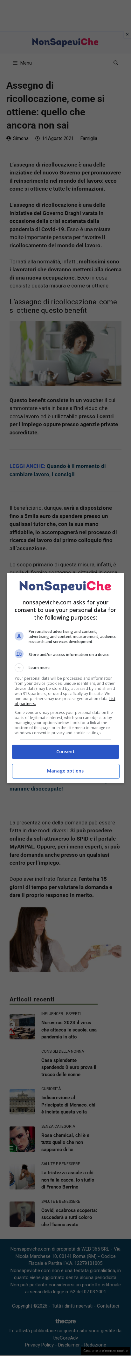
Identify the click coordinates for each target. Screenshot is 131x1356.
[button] (66, 667)
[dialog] (66, 678)
